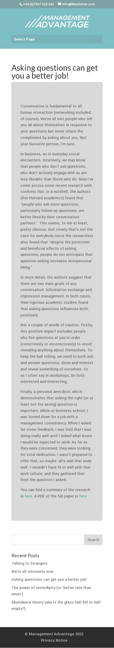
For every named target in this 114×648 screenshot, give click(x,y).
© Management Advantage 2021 (54, 634)
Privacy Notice (54, 640)
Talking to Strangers (29, 563)
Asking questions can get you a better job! (49, 579)
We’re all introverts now (32, 571)
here (28, 496)
